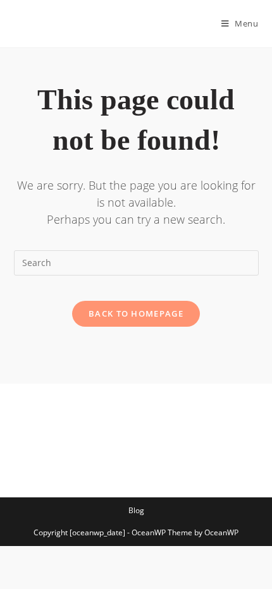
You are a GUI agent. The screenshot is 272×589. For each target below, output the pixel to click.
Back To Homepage (136, 313)
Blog (136, 510)
